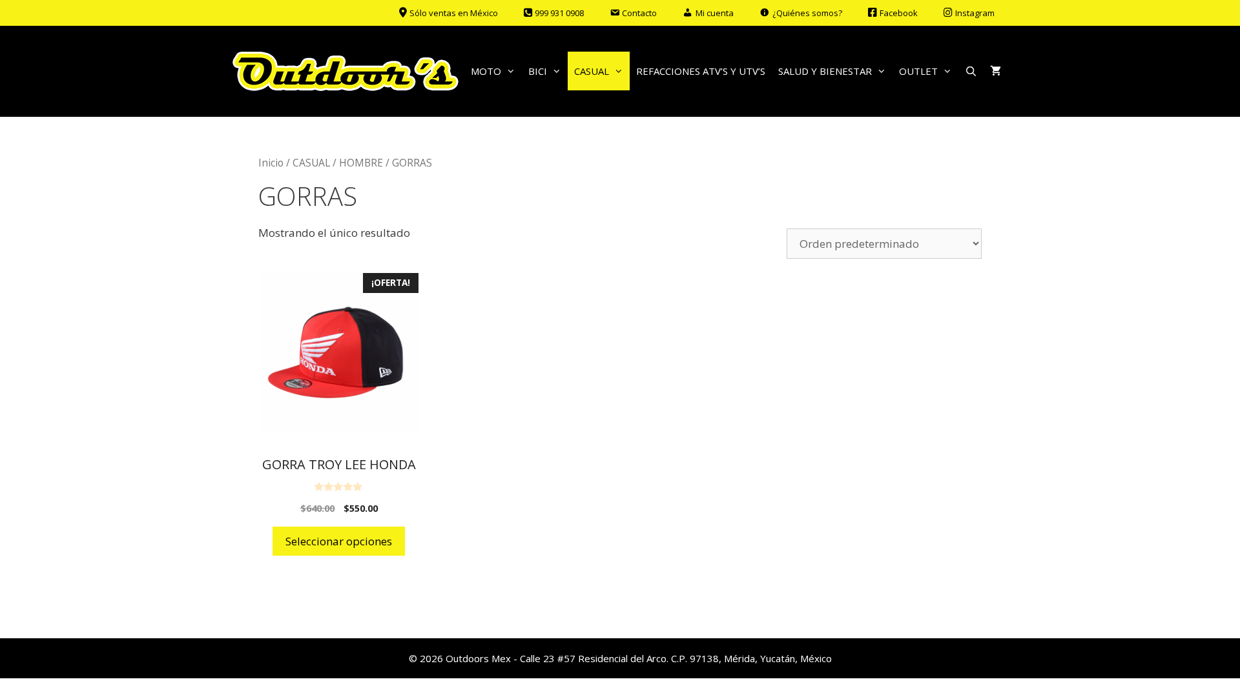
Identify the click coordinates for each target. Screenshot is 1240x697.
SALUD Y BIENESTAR (825, 71)
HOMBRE (361, 163)
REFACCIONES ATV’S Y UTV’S (700, 71)
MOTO (486, 71)
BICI (537, 71)
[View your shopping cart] (996, 71)
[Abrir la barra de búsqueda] (971, 71)
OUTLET (918, 71)
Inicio (271, 163)
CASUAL (591, 71)
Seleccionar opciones (338, 541)
